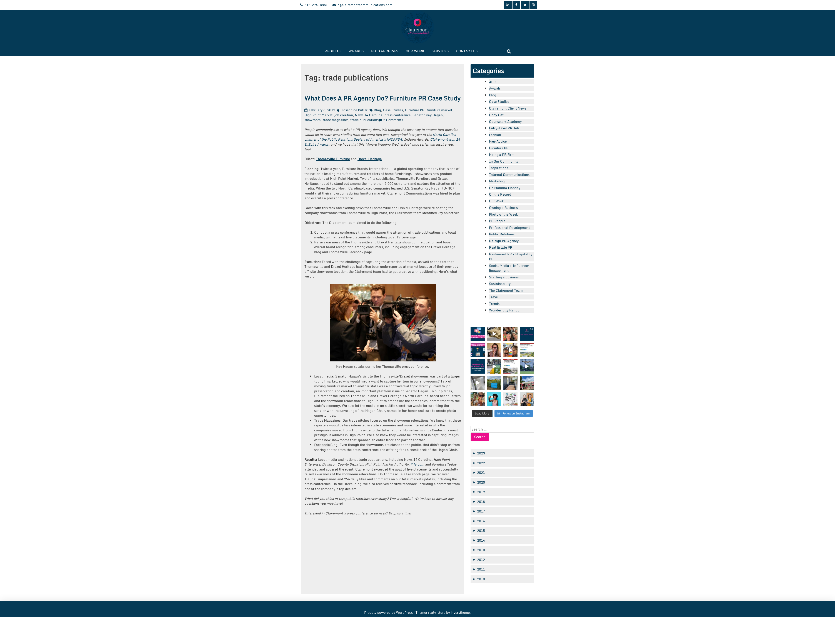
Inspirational (499, 167)
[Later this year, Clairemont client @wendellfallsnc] (527, 350)
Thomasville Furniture (333, 158)
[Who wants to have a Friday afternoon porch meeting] (510, 383)
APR (492, 81)
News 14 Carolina (368, 115)
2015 (481, 530)
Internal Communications (509, 174)
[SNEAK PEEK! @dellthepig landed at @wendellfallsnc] (494, 334)
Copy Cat (496, 114)
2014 (481, 540)
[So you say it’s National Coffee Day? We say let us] (494, 366)
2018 (481, 501)
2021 (481, 472)
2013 (481, 549)
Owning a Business (503, 207)
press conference (397, 115)
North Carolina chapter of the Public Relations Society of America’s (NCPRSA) (380, 137)
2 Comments (393, 119)
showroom (312, 119)
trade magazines (335, 119)
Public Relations (501, 234)
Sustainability (500, 283)
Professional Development (509, 227)
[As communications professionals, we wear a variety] (478, 350)
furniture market (439, 110)
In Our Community (503, 161)
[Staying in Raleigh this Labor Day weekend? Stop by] (527, 366)
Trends (494, 303)
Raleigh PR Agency (504, 240)
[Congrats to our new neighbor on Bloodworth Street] (527, 383)
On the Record (500, 194)
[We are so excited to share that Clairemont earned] (527, 399)
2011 (481, 569)
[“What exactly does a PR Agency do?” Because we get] (478, 366)
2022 (481, 463)
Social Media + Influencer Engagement (509, 268)
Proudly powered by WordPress (389, 612)
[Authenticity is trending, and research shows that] (494, 399)
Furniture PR (414, 110)
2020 (481, 482)
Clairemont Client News (507, 108)
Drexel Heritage (369, 158)
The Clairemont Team (506, 290)
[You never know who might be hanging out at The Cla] (478, 383)
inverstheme (460, 612)
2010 (481, 579)
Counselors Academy (505, 121)
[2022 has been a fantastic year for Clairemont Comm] (527, 334)
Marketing (497, 181)
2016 (481, 521)
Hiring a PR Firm (501, 154)
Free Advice (498, 141)
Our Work (415, 51)
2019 (481, 491)
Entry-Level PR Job (504, 128)
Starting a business (504, 277)
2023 (481, 453)
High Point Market (318, 115)
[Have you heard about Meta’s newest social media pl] (478, 334)
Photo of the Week (503, 214)
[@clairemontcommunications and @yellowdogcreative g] (510, 350)
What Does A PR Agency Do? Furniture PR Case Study (382, 98)
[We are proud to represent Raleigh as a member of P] (510, 334)
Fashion (495, 134)
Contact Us (467, 51)
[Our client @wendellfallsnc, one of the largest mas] (510, 366)
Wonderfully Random (506, 310)
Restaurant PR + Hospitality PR (510, 256)
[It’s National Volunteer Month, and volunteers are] (478, 399)
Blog (377, 110)
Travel (494, 296)
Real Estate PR (500, 247)
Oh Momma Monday (504, 187)
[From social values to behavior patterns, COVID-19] (510, 399)
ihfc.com (417, 464)
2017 (481, 511)
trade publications (364, 119)
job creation (343, 115)
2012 (481, 559)
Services (440, 51)
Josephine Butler (354, 110)
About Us (333, 51)
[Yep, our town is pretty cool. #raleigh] (494, 383)
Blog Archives (384, 51)
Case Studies (393, 110)
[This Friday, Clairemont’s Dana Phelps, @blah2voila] (494, 350)
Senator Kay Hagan (427, 115)
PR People (497, 220)
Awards (356, 51)
